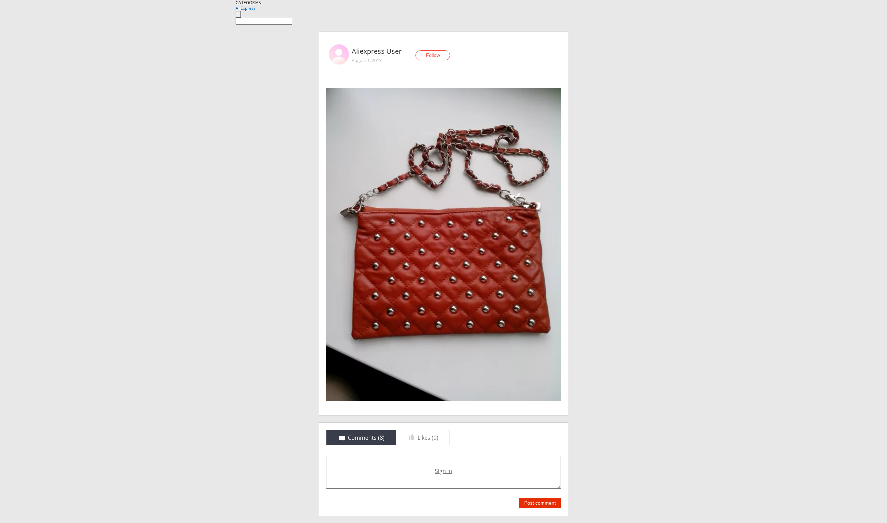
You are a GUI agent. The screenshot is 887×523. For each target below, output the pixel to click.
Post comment (540, 503)
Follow (433, 55)
